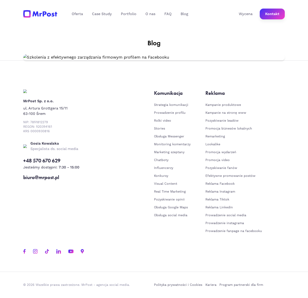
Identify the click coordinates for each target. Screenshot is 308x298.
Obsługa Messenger (169, 136)
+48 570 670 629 (41, 160)
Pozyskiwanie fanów (221, 168)
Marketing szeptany (169, 152)
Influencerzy (163, 168)
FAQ (168, 14)
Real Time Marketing (170, 192)
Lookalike (212, 144)
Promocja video (217, 160)
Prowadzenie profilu (170, 113)
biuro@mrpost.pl (41, 177)
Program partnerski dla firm (241, 285)
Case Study (102, 14)
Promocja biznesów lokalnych (228, 129)
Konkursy (161, 176)
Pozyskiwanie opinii (169, 200)
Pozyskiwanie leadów (222, 121)
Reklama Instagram (220, 192)
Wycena (246, 14)
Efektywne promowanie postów (230, 176)
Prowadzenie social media (226, 215)
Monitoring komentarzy (172, 144)
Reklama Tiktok (217, 200)
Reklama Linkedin (219, 207)
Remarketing (215, 136)
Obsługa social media (170, 215)
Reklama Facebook (220, 184)
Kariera (210, 285)
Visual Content (165, 184)
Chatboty (161, 160)
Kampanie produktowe (223, 105)
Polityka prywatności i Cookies (178, 285)
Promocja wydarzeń (220, 152)
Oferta (77, 14)
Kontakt (272, 14)
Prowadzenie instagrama (225, 223)
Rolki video (162, 121)
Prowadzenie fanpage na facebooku (234, 231)
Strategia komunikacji (171, 105)
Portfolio (128, 14)
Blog (184, 14)
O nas (150, 14)
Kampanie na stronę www (225, 113)
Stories (159, 129)
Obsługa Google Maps (171, 207)
